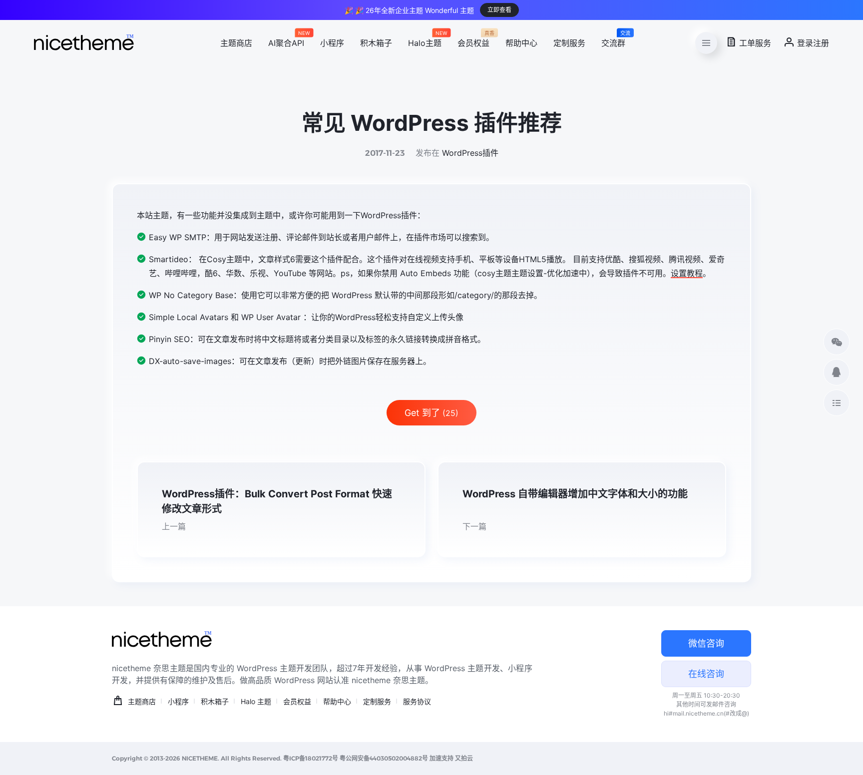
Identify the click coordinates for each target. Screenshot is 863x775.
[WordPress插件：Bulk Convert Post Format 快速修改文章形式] (281, 509)
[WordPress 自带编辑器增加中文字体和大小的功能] (581, 509)
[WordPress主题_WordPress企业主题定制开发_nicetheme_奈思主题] (84, 43)
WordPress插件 (470, 153)
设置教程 (687, 273)
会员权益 (473, 41)
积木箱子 (376, 43)
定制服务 (569, 43)
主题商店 (236, 43)
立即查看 (499, 9)
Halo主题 (424, 41)
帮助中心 (521, 43)
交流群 (613, 41)
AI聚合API (286, 41)
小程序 (332, 43)
